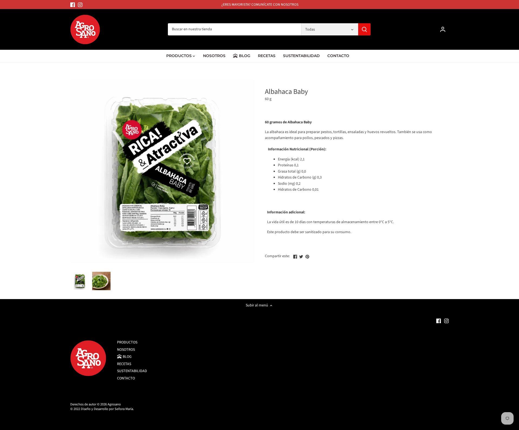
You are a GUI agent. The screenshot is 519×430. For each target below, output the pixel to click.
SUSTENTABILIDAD (132, 371)
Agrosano (114, 404)
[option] (79, 281)
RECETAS (124, 364)
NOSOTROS (126, 349)
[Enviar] (364, 29)
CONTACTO (126, 378)
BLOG (127, 356)
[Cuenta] (443, 29)
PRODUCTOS (127, 342)
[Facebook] (72, 4)
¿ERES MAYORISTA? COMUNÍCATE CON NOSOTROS (259, 4)
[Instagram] (80, 4)
